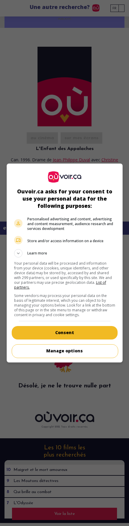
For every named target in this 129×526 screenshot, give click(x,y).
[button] (64, 253)
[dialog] (65, 263)
